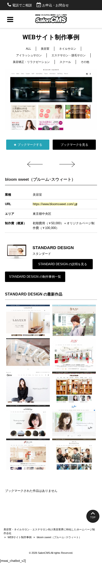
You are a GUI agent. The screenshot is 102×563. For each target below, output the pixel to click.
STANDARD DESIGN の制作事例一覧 (35, 276)
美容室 (45, 48)
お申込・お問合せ (55, 5)
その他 (85, 62)
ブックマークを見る (74, 144)
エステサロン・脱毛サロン (68, 55)
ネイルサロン (67, 48)
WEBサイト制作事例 (20, 537)
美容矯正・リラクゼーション (31, 62)
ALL (28, 48)
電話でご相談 (22, 5)
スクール (65, 62)
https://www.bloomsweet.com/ (53, 204)
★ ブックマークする (28, 144)
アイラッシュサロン (29, 55)
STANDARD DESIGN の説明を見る (62, 264)
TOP (93, 517)
